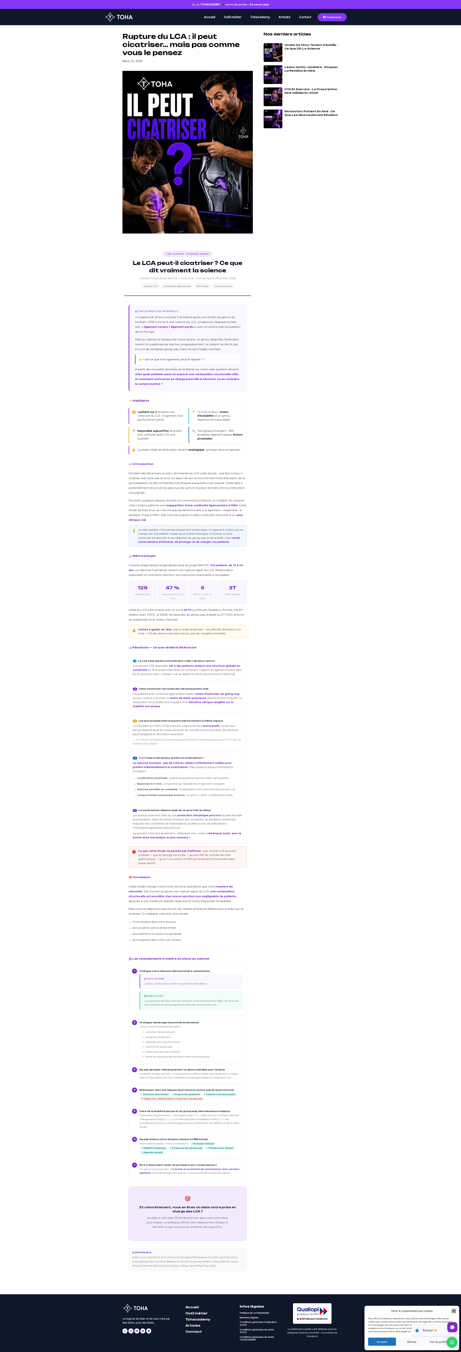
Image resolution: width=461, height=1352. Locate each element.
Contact (305, 17)
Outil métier (232, 17)
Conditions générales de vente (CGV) (257, 1331)
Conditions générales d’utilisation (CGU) (258, 1323)
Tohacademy (260, 17)
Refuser (412, 1341)
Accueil (209, 17)
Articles (284, 17)
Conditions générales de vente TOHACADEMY (257, 1338)
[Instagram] (124, 1330)
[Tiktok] (130, 1330)
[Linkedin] (142, 1330)
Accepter (382, 1341)
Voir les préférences (442, 1341)
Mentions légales (249, 1317)
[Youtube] (148, 1330)
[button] (454, 1311)
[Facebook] (136, 1330)
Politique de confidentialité (254, 1313)
